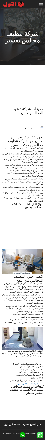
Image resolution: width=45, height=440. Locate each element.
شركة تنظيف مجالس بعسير (28, 383)
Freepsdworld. (17, 433)
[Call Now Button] (22, 435)
